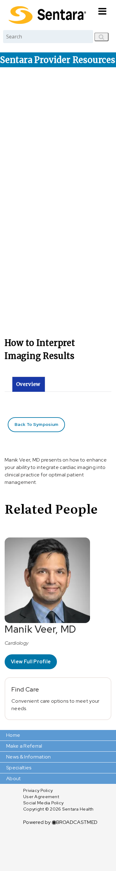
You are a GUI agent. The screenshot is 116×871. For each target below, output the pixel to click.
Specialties (19, 767)
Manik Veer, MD (40, 629)
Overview (28, 384)
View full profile (31, 661)
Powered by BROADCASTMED (60, 822)
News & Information (28, 757)
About (13, 778)
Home (13, 735)
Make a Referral (24, 746)
